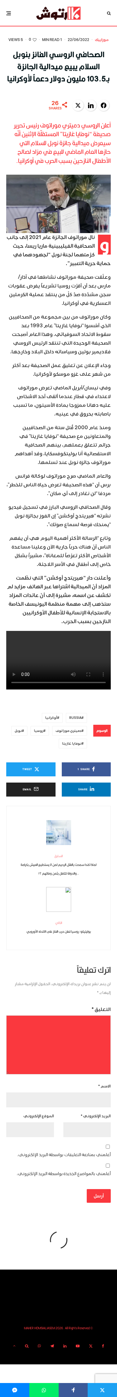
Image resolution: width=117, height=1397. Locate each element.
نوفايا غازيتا (71, 744)
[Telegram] (52, 1346)
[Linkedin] (65, 1346)
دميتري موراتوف (68, 731)
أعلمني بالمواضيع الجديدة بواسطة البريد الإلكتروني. (64, 1173)
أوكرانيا (51, 718)
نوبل (18, 731)
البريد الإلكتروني (96, 1116)
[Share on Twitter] (78, 105)
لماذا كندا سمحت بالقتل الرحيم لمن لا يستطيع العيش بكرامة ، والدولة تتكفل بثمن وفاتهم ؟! (58, 864)
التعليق (101, 1009)
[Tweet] (102, 1390)
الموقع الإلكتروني (38, 1116)
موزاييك (102, 40)
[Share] (44, 1390)
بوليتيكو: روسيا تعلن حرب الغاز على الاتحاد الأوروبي (59, 927)
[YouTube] (77, 1346)
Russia (75, 718)
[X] (90, 1346)
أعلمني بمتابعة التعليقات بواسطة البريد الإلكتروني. (64, 1154)
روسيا (38, 731)
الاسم (104, 1086)
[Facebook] (103, 1346)
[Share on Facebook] (103, 105)
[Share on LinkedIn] (90, 105)
